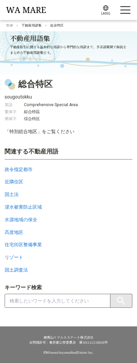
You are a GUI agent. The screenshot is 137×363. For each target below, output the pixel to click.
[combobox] (57, 301)
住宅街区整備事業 (23, 244)
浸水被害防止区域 (23, 207)
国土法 (12, 194)
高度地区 (14, 232)
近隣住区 (14, 181)
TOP (9, 25)
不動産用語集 (32, 25)
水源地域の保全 (21, 219)
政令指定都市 (19, 169)
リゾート (14, 257)
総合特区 (57, 25)
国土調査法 (16, 269)
